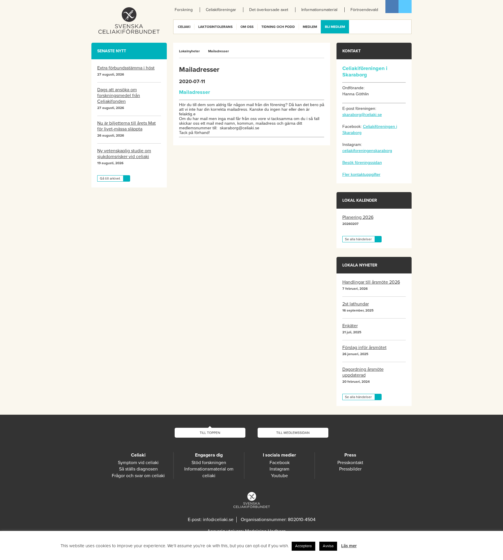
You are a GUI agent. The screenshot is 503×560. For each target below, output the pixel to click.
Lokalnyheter (189, 51)
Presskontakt (350, 463)
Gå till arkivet (110, 178)
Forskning (184, 9)
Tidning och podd (278, 27)
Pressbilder (350, 469)
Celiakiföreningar (221, 9)
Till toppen (210, 433)
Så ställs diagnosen (138, 469)
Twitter (405, 6)
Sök (406, 26)
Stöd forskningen (209, 463)
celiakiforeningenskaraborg (367, 150)
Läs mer (349, 545)
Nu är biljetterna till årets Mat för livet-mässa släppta (126, 126)
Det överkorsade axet (268, 9)
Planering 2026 (357, 217)
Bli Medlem (335, 27)
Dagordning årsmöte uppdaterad (363, 372)
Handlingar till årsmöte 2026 (371, 282)
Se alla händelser (358, 239)
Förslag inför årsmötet (364, 347)
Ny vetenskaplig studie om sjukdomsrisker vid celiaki (124, 154)
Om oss (247, 27)
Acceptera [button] (303, 546)
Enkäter (350, 326)
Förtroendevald (364, 9)
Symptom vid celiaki (138, 463)
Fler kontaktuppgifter (361, 174)
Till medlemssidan (293, 433)
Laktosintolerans (215, 27)
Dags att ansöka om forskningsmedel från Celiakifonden (118, 95)
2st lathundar (355, 304)
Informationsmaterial (319, 9)
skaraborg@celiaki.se (362, 114)
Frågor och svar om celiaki (138, 476)
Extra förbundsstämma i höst (126, 68)
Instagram (279, 469)
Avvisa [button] (328, 546)
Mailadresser (218, 51)
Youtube (279, 476)
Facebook (391, 6)
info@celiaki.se (218, 520)
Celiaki (184, 27)
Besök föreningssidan (362, 162)
